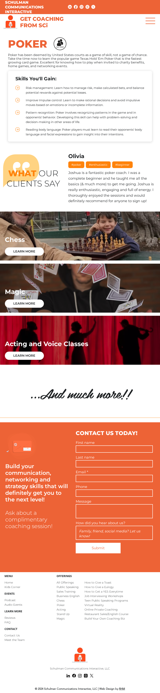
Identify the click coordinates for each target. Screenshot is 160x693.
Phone (81, 487)
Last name (85, 457)
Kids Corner (12, 587)
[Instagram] (82, 7)
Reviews (9, 618)
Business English (68, 596)
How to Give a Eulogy (99, 587)
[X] (93, 7)
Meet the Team (14, 640)
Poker (61, 605)
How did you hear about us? (100, 523)
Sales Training (66, 591)
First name (85, 442)
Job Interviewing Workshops (103, 596)
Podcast (10, 600)
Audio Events (13, 604)
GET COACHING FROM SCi (42, 22)
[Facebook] (76, 7)
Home (8, 582)
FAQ (7, 622)
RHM (122, 688)
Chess (61, 600)
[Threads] (87, 7)
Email (81, 472)
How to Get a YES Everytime (103, 591)
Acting (61, 609)
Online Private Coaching (101, 609)
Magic (61, 618)
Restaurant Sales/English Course (106, 614)
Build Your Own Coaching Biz (104, 618)
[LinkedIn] (70, 7)
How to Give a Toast (97, 582)
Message (83, 501)
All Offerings (65, 582)
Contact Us (12, 635)
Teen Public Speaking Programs (106, 600)
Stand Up (63, 614)
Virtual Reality (94, 605)
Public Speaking (68, 587)
